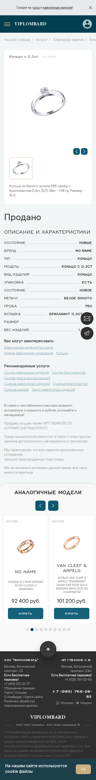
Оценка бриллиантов (70, 384)
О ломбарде (13, 697)
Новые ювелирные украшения (28, 353)
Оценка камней (16, 390)
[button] (76, 151)
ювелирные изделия (57, 8)
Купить (28, 613)
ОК (83, 769)
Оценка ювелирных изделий (27, 384)
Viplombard (30, 24)
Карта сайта (34, 697)
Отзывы (21, 693)
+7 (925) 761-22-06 (78, 680)
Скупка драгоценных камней (27, 378)
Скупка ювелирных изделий (26, 373)
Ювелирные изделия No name (28, 348)
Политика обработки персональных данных (20, 704)
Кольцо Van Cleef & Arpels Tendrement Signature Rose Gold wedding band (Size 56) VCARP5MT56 (28, 585)
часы (36, 8)
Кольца (62, 353)
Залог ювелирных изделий (53, 390)
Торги (8, 693)
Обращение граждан (19, 688)
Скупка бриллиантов (69, 373)
